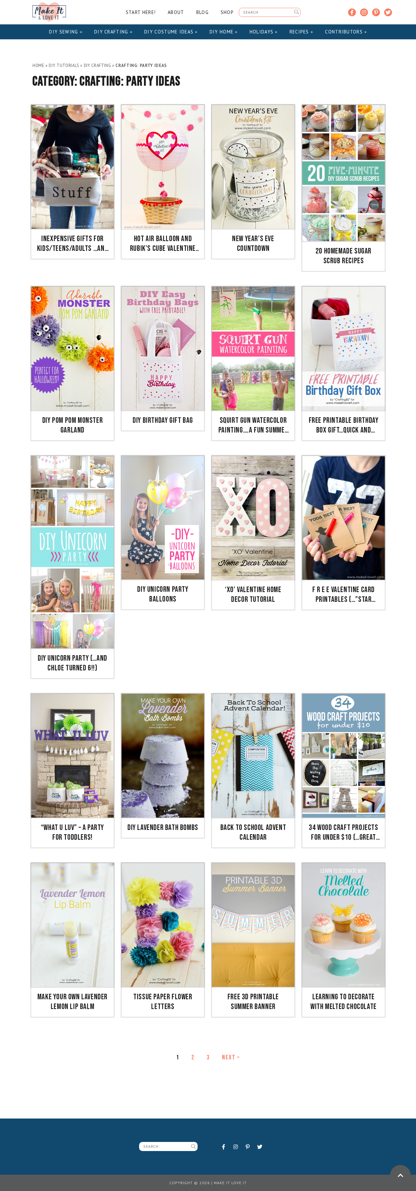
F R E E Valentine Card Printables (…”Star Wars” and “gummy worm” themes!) (343, 594)
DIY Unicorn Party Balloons (162, 594)
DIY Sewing (64, 32)
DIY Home (222, 32)
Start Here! (141, 12)
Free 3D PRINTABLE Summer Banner (253, 1001)
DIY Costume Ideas (169, 32)
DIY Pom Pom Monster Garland (72, 425)
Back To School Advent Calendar (253, 832)
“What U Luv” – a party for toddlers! (72, 832)
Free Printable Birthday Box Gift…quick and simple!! (344, 425)
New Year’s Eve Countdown (253, 243)
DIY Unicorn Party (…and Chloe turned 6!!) (72, 663)
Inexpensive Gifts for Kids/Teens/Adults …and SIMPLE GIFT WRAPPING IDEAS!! (72, 243)
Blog (202, 12)
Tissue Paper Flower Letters (162, 1001)
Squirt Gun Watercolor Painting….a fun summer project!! (253, 425)
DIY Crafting (112, 32)
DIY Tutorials (64, 65)
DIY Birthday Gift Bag (163, 420)
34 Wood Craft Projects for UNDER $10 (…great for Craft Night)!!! (343, 832)
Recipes (300, 32)
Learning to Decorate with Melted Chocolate (343, 1001)
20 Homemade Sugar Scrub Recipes (343, 255)
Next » (231, 1057)
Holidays (262, 32)
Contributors (344, 32)
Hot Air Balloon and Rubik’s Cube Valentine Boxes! (163, 243)
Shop (227, 12)
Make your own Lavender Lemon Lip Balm (72, 1001)
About (176, 12)
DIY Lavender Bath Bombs (162, 827)
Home (38, 65)
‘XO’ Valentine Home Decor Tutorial (253, 594)
